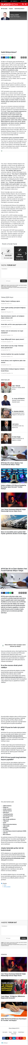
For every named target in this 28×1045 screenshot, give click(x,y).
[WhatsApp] (10, 57)
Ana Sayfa (5, 8)
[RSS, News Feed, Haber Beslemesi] (24, 1038)
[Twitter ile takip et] (7, 1038)
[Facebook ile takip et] (4, 1038)
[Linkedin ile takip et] (14, 1038)
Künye (10, 1032)
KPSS (5, 885)
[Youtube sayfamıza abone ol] (10, 1038)
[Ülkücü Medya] (9, 4)
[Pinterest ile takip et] (20, 1038)
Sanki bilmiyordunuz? (19, 8)
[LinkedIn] (8, 57)
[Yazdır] (14, 57)
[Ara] (23, 4)
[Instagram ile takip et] (17, 1038)
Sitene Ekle (13, 1033)
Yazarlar (11, 8)
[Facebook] (2, 57)
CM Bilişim (5, 1042)
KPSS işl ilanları (7, 886)
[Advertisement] (14, 35)
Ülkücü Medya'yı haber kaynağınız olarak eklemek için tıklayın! (15, 645)
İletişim (15, 1032)
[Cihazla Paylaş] (12, 57)
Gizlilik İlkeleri (21, 1032)
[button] (21, 57)
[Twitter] (4, 57)
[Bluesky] (6, 57)
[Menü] (25, 4)
